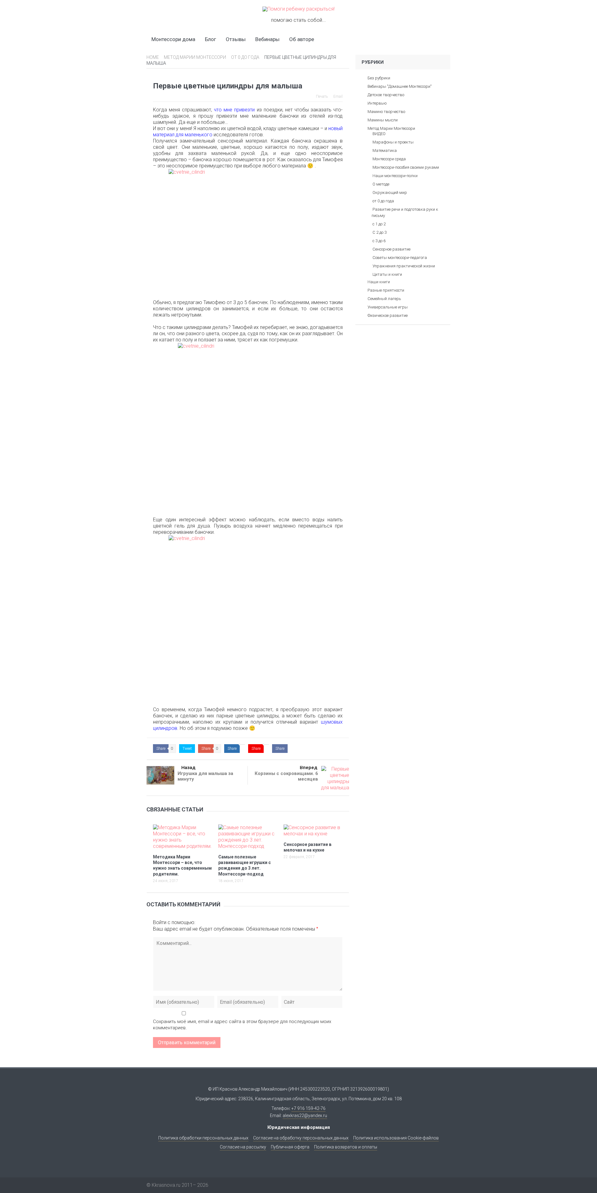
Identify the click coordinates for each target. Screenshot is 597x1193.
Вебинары (267, 39)
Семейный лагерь (384, 298)
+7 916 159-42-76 (308, 1108)
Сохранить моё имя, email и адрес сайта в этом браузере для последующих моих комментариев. (242, 1025)
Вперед (308, 767)
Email (338, 96)
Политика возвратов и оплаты (345, 1146)
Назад (188, 767)
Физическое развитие (388, 315)
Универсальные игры (388, 307)
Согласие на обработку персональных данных (301, 1137)
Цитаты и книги (387, 274)
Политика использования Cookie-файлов (396, 1137)
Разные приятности (386, 290)
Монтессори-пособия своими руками (406, 167)
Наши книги (379, 281)
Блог (210, 39)
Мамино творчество (386, 111)
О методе (381, 184)
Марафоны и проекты (393, 142)
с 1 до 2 (379, 224)
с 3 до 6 (379, 240)
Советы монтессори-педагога (400, 257)
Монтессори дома (173, 39)
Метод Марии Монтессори (391, 128)
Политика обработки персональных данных (203, 1137)
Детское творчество (386, 94)
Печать (322, 96)
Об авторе (301, 39)
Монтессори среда (389, 159)
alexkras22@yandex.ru (305, 1115)
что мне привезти (234, 110)
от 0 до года (383, 201)
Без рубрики (379, 78)
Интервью (377, 103)
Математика (385, 150)
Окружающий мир (390, 192)
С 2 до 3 (379, 232)
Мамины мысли (383, 120)
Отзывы (236, 39)
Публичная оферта (290, 1146)
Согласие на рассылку (243, 1146)
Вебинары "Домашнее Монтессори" (400, 86)
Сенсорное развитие (391, 249)
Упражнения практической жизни (404, 266)
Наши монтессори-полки (395, 175)
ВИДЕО (379, 133)
